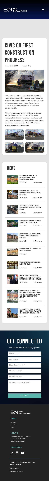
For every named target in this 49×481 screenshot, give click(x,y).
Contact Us (14, 425)
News (12, 427)
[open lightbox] (14, 134)
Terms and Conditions (16, 471)
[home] (18, 10)
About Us (13, 422)
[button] (43, 9)
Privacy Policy (14, 468)
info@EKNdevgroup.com (17, 441)
